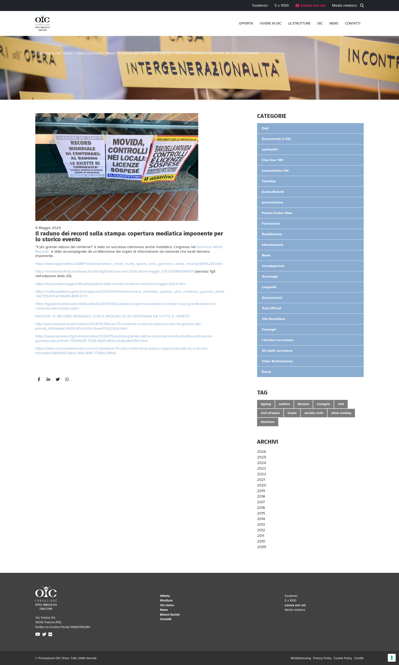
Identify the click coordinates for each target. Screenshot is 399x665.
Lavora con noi (313, 5)
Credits (359, 658)
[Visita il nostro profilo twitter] (44, 634)
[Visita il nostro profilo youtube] (38, 634)
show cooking (341, 413)
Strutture (166, 600)
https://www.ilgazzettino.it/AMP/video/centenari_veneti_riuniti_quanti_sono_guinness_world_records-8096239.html (129, 263)
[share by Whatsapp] (67, 379)
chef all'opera (270, 413)
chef (341, 404)
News (333, 23)
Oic (320, 23)
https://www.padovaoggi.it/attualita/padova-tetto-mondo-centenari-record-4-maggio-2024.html (110, 284)
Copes (292, 413)
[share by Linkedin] (49, 379)
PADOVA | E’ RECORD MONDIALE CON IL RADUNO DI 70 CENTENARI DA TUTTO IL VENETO (112, 316)
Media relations (344, 5)
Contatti (352, 23)
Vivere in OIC (270, 23)
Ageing (266, 404)
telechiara (268, 422)
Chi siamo (167, 605)
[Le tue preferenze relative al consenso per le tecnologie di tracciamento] (392, 658)
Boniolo (303, 404)
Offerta (246, 23)
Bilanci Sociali (170, 614)
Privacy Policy (322, 658)
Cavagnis (323, 404)
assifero (284, 404)
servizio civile (313, 413)
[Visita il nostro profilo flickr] (50, 634)
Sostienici (260, 5)
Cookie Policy (343, 658)
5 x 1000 (282, 5)
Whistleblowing (301, 658)
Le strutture (299, 23)
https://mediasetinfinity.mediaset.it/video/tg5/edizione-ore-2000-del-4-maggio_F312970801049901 (114, 271)
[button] (261, 451)
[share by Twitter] (58, 379)
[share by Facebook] (39, 379)
